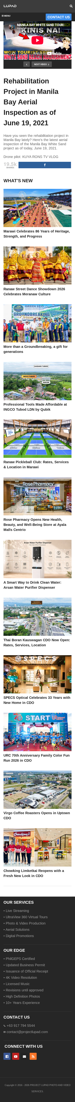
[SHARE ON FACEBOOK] (44, 165)
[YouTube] (15, 1056)
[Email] (24, 1056)
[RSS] (33, 1056)
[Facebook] (6, 1056)
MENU (7, 16)
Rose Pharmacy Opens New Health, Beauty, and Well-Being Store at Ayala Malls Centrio (34, 525)
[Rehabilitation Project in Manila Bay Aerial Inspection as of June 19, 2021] (37, 208)
